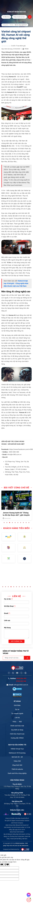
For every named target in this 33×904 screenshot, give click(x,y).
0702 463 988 (21, 681)
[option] (16, 506)
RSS (20, 722)
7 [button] (20, 522)
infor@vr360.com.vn (21, 685)
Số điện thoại (9, 606)
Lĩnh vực (7, 620)
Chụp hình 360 (17, 765)
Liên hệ (17, 717)
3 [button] (9, 522)
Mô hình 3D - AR (17, 757)
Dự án (17, 709)
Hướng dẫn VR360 (17, 738)
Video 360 (17, 761)
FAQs (14, 722)
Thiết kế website (17, 769)
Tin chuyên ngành (17, 713)
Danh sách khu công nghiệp (17, 773)
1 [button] (4, 522)
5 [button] (15, 522)
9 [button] (26, 522)
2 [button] (6, 522)
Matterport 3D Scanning (17, 753)
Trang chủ (5, 25)
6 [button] (17, 522)
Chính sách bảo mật (17, 726)
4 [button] (12, 522)
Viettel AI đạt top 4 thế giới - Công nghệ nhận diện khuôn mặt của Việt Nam (16, 283)
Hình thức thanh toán (17, 734)
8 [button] (23, 522)
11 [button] (30, 586)
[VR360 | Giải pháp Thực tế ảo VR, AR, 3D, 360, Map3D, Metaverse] (17, 695)
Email (6, 613)
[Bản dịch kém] (7, 864)
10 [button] (28, 522)
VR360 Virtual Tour (17, 749)
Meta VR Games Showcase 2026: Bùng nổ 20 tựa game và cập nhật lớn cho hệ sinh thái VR (16, 515)
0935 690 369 (21, 678)
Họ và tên (7, 599)
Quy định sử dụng (17, 730)
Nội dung (7, 627)
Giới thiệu (17, 705)
